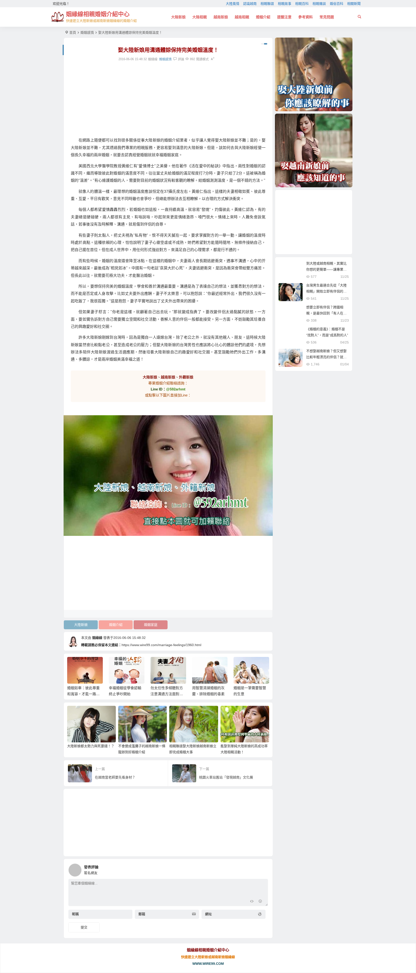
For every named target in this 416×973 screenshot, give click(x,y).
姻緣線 (97, 638)
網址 (208, 914)
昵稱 (75, 914)
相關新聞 (354, 4)
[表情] (260, 902)
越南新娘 (221, 17)
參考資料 (305, 17)
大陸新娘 (178, 17)
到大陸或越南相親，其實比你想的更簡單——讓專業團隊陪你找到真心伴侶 (326, 269)
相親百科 (302, 4)
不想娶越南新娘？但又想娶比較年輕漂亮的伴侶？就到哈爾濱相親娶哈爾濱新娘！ (326, 357)
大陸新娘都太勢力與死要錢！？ (90, 746)
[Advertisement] (168, 99)
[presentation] (241, 665)
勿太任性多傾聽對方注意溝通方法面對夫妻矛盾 (125, 694)
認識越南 (250, 4)
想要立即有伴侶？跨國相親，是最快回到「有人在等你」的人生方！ (326, 313)
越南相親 (242, 17)
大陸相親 (199, 17)
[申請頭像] (263, 868)
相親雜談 (319, 4)
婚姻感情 (87, 32)
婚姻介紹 (263, 17)
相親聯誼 (267, 4)
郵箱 (141, 914)
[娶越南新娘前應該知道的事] (313, 150)
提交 (84, 927)
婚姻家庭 (150, 625)
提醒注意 (284, 17)
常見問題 (326, 17)
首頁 (72, 32)
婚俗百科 (336, 4)
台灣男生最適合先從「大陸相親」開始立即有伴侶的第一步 (326, 291)
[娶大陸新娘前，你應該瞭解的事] (313, 74)
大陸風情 (232, 4)
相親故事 (284, 4)
